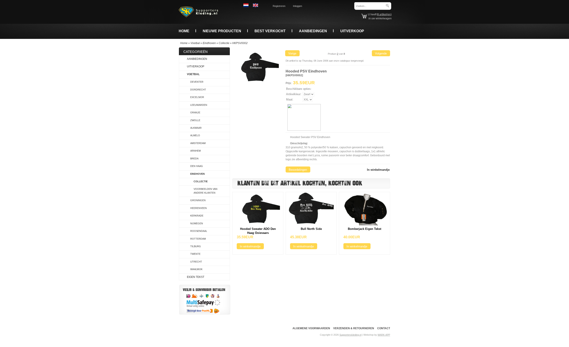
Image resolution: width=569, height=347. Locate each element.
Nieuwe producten (222, 31)
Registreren (279, 6)
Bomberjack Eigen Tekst (364, 229)
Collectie (224, 43)
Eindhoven (209, 43)
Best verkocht (270, 31)
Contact (383, 328)
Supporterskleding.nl (350, 334)
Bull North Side (311, 229)
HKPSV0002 (240, 43)
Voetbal (195, 43)
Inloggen (297, 6)
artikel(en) (384, 14)
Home (184, 31)
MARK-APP (384, 334)
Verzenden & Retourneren (353, 328)
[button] (292, 53)
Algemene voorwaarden (311, 328)
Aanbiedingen (313, 31)
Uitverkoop (352, 31)
